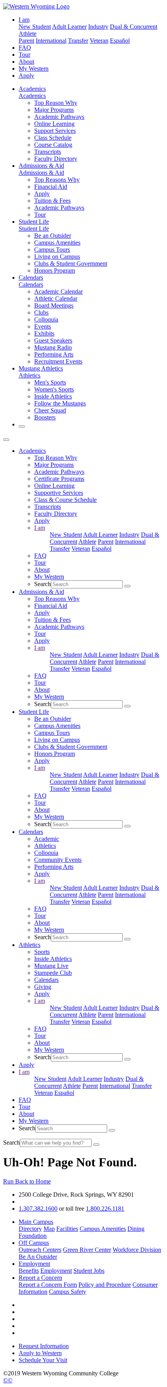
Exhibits (44, 333)
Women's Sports (54, 389)
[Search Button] (22, 426)
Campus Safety (67, 1291)
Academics (32, 88)
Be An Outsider (38, 1256)
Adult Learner (69, 26)
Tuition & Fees (52, 200)
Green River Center (87, 1249)
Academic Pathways (59, 116)
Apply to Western (40, 1353)
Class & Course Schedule (65, 499)
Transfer (78, 40)
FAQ (25, 47)
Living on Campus (57, 256)
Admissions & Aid (41, 165)
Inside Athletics (53, 396)
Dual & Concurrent (133, 26)
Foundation (33, 1235)
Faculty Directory (55, 158)
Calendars (31, 277)
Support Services (55, 130)
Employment (34, 1263)
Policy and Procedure (104, 1284)
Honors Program (54, 270)
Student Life (34, 221)
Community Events (58, 859)
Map (49, 1228)
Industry (98, 26)
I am (39, 527)
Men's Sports (50, 382)
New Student (35, 26)
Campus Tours (52, 249)
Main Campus (36, 1221)
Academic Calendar (58, 291)
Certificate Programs (59, 478)
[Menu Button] (6, 440)
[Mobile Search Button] (127, 586)
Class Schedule (52, 137)
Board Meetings (53, 305)
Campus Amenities (57, 242)
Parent (26, 40)
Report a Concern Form (48, 1284)
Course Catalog (53, 144)
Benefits (29, 1270)
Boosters (45, 417)
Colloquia (46, 319)
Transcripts (47, 151)
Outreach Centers (40, 1249)
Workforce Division (137, 1249)
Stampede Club (53, 972)
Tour (24, 54)
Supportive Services (58, 492)
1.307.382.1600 (38, 1208)
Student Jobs (88, 1270)
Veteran (99, 40)
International (51, 40)
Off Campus (34, 1242)
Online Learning (54, 123)
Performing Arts (53, 354)
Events (42, 326)
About (26, 61)
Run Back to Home (27, 1181)
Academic (46, 838)
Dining (135, 1228)
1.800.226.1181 (105, 1208)
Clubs (41, 312)
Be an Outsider (52, 235)
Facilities (67, 1228)
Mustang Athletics (41, 368)
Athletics (29, 375)
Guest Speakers (53, 340)
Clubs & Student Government (70, 263)
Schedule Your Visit (43, 1360)
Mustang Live (51, 965)
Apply (26, 75)
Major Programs (54, 109)
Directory (30, 1228)
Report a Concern (40, 1277)
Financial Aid (50, 186)
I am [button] (24, 19)
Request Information (44, 1346)
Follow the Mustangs (60, 403)
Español (120, 40)
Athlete (28, 33)
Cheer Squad (50, 410)
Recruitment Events (58, 361)
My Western (34, 68)
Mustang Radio (53, 347)
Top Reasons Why (57, 179)
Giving (42, 986)
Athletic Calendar (55, 298)
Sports (42, 951)
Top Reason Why (55, 102)
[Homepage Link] (36, 6)
